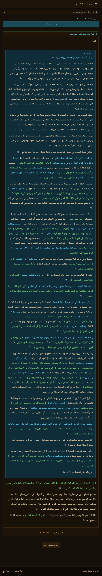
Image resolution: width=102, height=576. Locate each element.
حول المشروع (18, 571)
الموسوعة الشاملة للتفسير (90, 571)
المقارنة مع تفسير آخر (51, 545)
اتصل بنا (7, 571)
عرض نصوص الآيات (51, 24)
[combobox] (51, 12)
